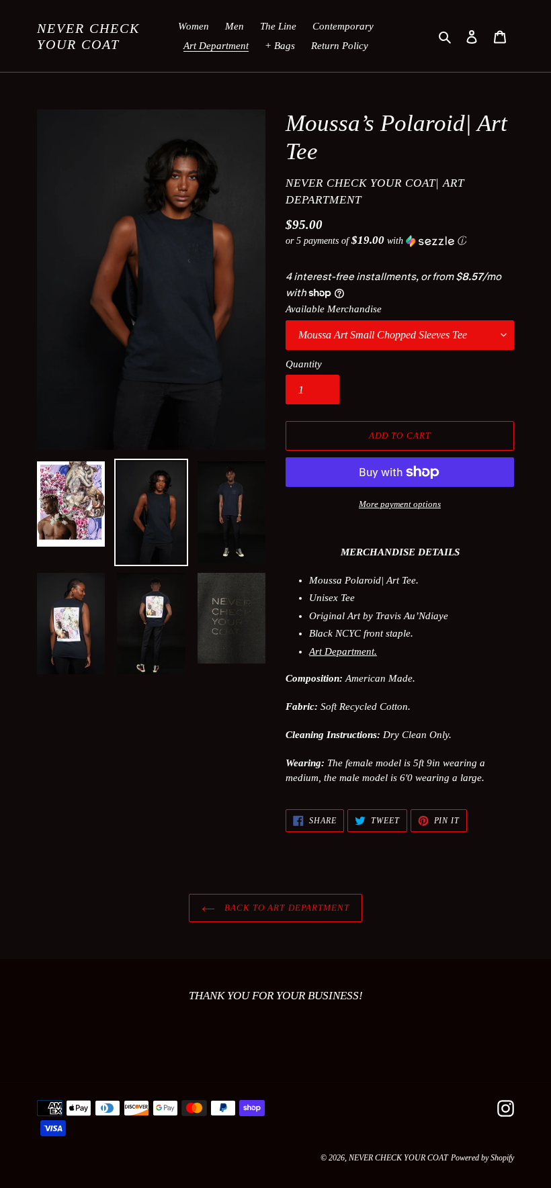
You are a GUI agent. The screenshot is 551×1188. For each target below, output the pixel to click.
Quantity (304, 364)
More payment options (400, 504)
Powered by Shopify (482, 1157)
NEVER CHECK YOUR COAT (88, 36)
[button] (376, 240)
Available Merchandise (334, 309)
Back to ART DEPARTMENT (285, 908)
